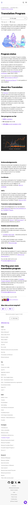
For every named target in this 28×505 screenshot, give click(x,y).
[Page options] (8, 22)
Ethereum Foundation (5, 442)
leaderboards (7, 208)
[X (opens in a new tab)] (16, 482)
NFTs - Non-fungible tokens (7, 377)
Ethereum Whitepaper (5, 457)
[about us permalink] (0, 88)
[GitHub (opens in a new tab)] (9, 482)
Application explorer (5, 372)
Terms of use (14, 496)
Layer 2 (2, 389)
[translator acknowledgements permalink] (0, 204)
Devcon (12, 220)
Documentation (4, 402)
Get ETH (3, 369)
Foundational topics (5, 412)
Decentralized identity (5, 384)
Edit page (12, 22)
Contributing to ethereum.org (7, 435)
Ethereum (5, 93)
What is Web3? (4, 339)
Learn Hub (3, 329)
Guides (2, 364)
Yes (5, 308)
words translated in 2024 (12, 124)
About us (14, 485)
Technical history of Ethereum (7, 465)
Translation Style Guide (8, 234)
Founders (3, 420)
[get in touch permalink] (0, 248)
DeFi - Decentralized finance (7, 379)
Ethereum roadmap (5, 460)
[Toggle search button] (23, 2)
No (12, 308)
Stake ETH (3, 387)
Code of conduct (14, 490)
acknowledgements (15, 71)
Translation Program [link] (7, 9)
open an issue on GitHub (11, 77)
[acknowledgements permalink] (0, 162)
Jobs (14, 492)
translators (7, 119)
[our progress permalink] (0, 116)
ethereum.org (5, 7)
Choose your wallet (5, 367)
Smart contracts (4, 342)
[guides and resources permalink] (0, 226)
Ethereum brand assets (14, 487)
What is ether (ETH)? (5, 334)
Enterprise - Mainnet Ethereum (8, 417)
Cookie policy (14, 499)
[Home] (1, 2)
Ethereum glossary (5, 357)
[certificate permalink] (0, 177)
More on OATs (22, 200)
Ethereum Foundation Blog (7, 445)
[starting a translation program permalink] (0, 267)
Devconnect (20, 220)
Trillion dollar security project (7, 477)
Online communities (5, 430)
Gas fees (3, 344)
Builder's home (4, 397)
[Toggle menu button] (26, 2)
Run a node (3, 347)
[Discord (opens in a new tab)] (19, 482)
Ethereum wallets (4, 337)
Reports (2, 475)
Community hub (4, 427)
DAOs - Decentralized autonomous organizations (11, 382)
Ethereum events (4, 432)
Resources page (13, 242)
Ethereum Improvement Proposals (8, 470)
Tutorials (3, 400)
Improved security (5, 462)
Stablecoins (3, 374)
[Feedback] (25, 502)
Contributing (14, 7)
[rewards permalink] (0, 214)
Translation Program (5, 437)
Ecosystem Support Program (7, 447)
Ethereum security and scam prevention (9, 349)
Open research (4, 467)
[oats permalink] (0, 191)
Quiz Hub (3, 352)
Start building (4, 405)
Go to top (15, 318)
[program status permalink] (0, 54)
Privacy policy (14, 494)
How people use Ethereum (7, 354)
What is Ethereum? (5, 332)
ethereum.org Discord (11, 80)
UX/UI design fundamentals (7, 415)
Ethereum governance (6, 472)
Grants (2, 410)
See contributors (14, 299)
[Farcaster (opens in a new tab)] (12, 482)
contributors (4, 73)
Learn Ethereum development (7, 407)
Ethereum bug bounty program (7, 440)
